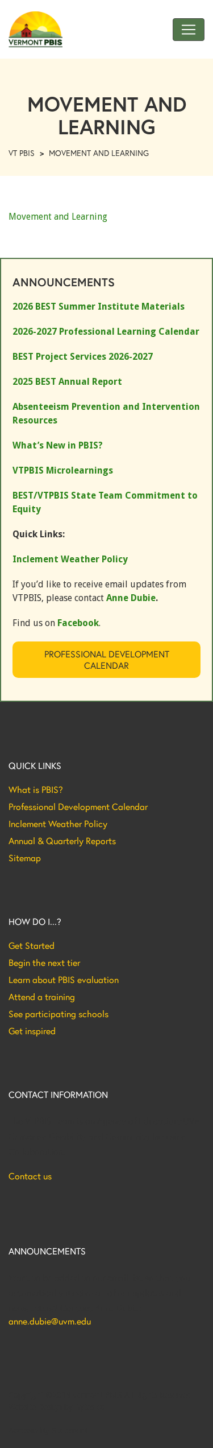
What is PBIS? (36, 789)
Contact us (30, 1176)
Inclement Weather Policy (58, 823)
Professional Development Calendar (106, 659)
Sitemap (25, 857)
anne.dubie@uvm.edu (50, 1321)
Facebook (78, 623)
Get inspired (32, 1030)
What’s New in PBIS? (57, 445)
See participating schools (58, 1013)
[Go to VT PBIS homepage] (35, 29)
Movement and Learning (58, 216)
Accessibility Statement (48, 1430)
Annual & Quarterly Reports (62, 840)
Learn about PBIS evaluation (64, 979)
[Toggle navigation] (188, 29)
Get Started (32, 945)
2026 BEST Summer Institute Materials (98, 306)
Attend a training (42, 996)
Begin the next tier (44, 962)
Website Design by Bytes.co (57, 1407)
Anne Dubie (131, 598)
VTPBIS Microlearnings (62, 470)
